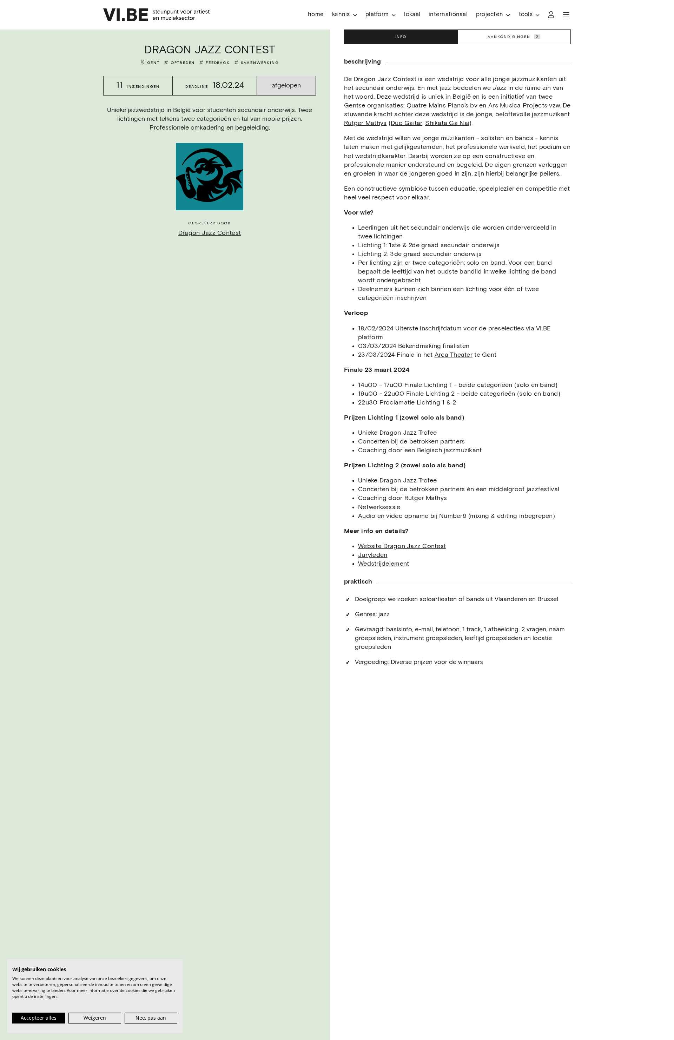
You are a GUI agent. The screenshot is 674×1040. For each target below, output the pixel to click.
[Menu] (566, 15)
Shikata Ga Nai (447, 123)
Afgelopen (286, 86)
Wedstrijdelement (383, 564)
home (316, 15)
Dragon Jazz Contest (209, 233)
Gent (153, 62)
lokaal (412, 15)
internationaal (448, 15)
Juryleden (372, 555)
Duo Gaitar (406, 123)
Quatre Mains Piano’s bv (442, 106)
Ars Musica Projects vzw (524, 106)
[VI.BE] (156, 14)
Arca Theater (454, 355)
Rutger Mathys (365, 123)
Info (401, 36)
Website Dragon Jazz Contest (402, 546)
